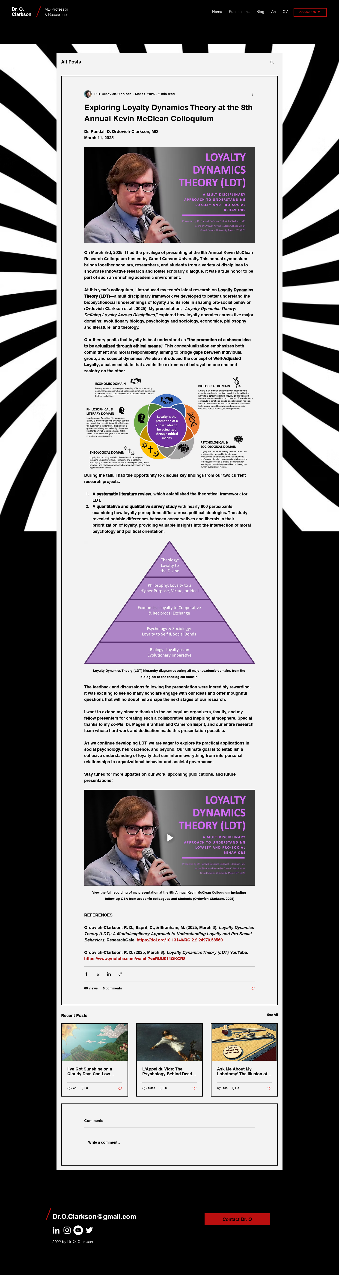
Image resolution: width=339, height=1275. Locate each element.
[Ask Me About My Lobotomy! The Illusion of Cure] (244, 1042)
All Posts (71, 62)
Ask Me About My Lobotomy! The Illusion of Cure (242, 1071)
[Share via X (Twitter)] (97, 974)
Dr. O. (19, 9)
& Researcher (56, 14)
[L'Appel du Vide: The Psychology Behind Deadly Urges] (169, 1042)
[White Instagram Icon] (67, 1230)
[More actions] (252, 94)
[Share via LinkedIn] (109, 974)
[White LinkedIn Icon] (56, 1230)
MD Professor (56, 9)
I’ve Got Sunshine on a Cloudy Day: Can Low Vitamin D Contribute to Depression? (90, 1071)
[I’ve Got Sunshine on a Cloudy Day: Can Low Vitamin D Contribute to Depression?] (95, 1042)
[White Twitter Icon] (89, 1230)
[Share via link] (120, 974)
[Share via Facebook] (86, 974)
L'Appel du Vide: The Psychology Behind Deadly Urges (169, 1071)
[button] (272, 62)
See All (272, 1014)
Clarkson (21, 14)
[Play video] (169, 838)
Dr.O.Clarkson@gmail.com (94, 1216)
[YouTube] (78, 1230)
